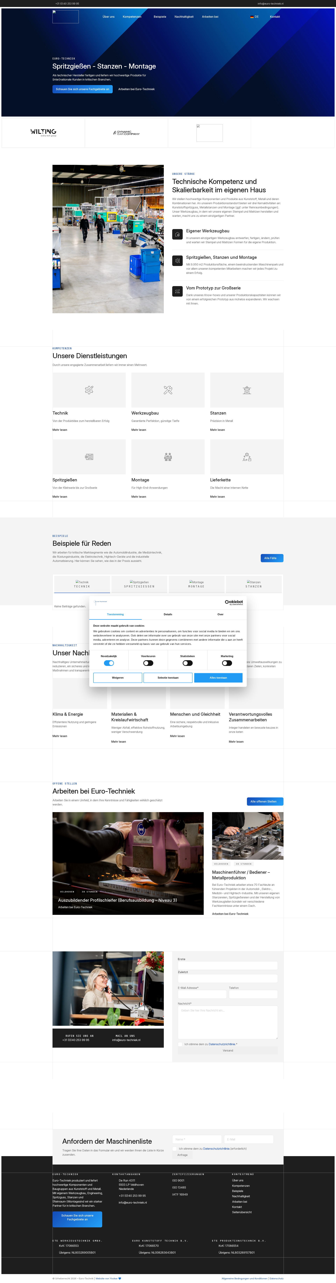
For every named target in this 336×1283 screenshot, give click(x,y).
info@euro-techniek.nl (133, 1202)
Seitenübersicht (242, 1212)
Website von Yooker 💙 (108, 1278)
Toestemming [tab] (115, 614)
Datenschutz (277, 1278)
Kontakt (237, 1207)
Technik (60, 413)
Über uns (237, 1180)
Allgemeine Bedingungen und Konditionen (244, 1278)
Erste (181, 959)
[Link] (89, 390)
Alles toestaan (218, 677)
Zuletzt (183, 972)
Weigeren (118, 677)
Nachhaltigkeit (241, 1196)
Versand (228, 1050)
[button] (144, 16)
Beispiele (237, 1191)
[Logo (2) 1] (65, 16)
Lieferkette (220, 479)
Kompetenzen (241, 1185)
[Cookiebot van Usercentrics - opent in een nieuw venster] (227, 602)
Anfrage (182, 1155)
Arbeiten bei (239, 1201)
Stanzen (218, 413)
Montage (140, 479)
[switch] (148, 663)
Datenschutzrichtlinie (222, 1044)
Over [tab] (220, 614)
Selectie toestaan (168, 677)
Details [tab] (168, 614)
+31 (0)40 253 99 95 (132, 1195)
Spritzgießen (64, 479)
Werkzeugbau (145, 413)
